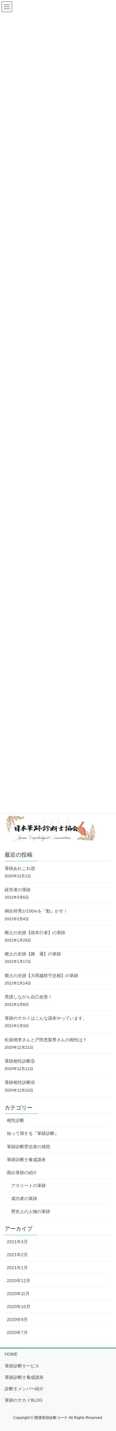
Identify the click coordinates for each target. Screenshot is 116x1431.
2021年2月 (17, 1254)
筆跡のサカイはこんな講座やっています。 (46, 1018)
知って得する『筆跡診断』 (33, 1133)
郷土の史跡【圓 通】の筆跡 (33, 953)
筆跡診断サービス (22, 1365)
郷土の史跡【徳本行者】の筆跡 (35, 932)
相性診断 (15, 1120)
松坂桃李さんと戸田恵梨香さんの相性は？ (46, 1039)
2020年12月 (18, 1280)
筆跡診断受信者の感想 (28, 1146)
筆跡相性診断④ (20, 1082)
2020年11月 (18, 1293)
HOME (11, 1354)
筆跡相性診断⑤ (20, 1061)
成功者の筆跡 (24, 1198)
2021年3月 (17, 1241)
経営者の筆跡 (18, 889)
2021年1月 (17, 1267)
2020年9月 (17, 1319)
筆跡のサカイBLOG (24, 1400)
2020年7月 (17, 1332)
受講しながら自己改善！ (28, 996)
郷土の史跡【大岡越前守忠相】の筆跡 (41, 975)
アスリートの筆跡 (28, 1185)
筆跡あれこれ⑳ (20, 868)
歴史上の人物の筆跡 (30, 1211)
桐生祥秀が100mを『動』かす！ (36, 911)
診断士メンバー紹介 (24, 1388)
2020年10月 (18, 1306)
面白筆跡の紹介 (22, 1172)
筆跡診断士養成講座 (26, 1159)
